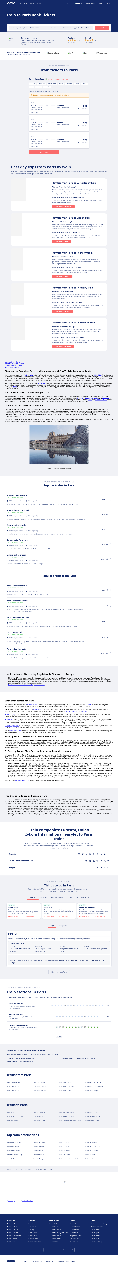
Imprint (27, 1261)
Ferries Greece (75, 1224)
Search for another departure (57, 79)
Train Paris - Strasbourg (67, 1082)
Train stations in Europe (99, 1224)
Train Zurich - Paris (91, 1112)
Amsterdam (52, 84)
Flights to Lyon (54, 1227)
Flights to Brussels (55, 1230)
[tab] (33, 897)
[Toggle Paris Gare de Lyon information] (108, 1016)
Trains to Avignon (13, 1159)
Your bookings (90, 3)
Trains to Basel (90, 1155)
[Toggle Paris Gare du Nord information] (108, 1006)
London (32, 84)
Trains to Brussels (91, 1142)
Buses (26, 3)
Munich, (68, 711)
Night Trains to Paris (12, 367)
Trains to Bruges (38, 1159)
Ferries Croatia (75, 1227)
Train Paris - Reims (39, 1091)
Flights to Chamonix (56, 1224)
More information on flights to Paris (20, 1061)
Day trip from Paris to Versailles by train (74, 182)
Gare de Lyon (9, 719)
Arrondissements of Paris (13, 365)
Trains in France (25, 1169)
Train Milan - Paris (39, 1116)
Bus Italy (31, 1230)
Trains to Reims (64, 1155)
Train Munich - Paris (92, 1121)
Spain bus (31, 1224)
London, (89, 705)
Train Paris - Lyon (39, 1082)
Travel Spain (95, 1233)
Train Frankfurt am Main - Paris (70, 1121)
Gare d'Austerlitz (10, 714)
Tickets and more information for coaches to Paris (77, 1058)
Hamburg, (75, 711)
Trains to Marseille (13, 1146)
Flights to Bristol (55, 1236)
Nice (31, 87)
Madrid (38, 87)
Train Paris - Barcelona (93, 1082)
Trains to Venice (13, 1230)
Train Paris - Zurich (39, 1087)
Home (9, 1169)
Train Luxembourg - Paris (94, 1116)
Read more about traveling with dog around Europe (26, 685)
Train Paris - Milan (13, 1087)
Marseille (47, 87)
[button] (55, 28)
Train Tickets (11, 1220)
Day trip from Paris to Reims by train (72, 252)
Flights (32, 3)
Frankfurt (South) (83, 398)
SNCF (90, 400)
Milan (61, 84)
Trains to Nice (63, 1142)
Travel (93, 1220)
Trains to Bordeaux (91, 1151)
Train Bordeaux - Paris (66, 1116)
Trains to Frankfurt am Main (69, 1159)
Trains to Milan (38, 1151)
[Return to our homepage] (12, 3)
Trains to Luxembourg (14, 1155)
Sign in (109, 3)
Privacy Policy (49, 1261)
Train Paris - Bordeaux (66, 1087)
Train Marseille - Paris (66, 1112)
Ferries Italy (74, 1233)
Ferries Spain (74, 1230)
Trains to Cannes (91, 1159)
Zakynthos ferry (75, 1236)
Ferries (39, 3)
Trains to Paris (12, 1227)
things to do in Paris (22, 780)
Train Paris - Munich (13, 1091)
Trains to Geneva (39, 1146)
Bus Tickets (32, 1220)
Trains (20, 3)
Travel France (95, 1236)
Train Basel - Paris (39, 1121)
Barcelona (41, 84)
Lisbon (84, 84)
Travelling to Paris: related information (20, 1058)
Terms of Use (37, 1261)
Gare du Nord (32, 705)
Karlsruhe (94, 398)
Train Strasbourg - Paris (15, 1116)
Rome (77, 84)
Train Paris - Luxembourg (94, 1087)
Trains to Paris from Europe (14, 364)
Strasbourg (106, 398)
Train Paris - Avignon (92, 1091)
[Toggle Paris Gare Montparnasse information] (108, 1027)
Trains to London (39, 1142)
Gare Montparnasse (12, 726)
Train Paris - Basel (65, 1091)
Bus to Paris (32, 1236)
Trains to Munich (39, 1155)
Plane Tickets (54, 1220)
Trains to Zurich (64, 1151)
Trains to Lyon (64, 1146)
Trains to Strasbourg (92, 1146)
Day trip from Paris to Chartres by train (74, 322)
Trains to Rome (12, 1224)
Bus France (32, 1227)
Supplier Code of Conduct (66, 1261)
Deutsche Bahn (101, 400)
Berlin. (84, 711)
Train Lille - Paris (12, 1121)
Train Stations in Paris (12, 362)
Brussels (69, 84)
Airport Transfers (97, 1227)
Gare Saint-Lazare (15, 731)
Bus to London (33, 1233)
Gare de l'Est (37, 709)
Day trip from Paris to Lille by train (71, 217)
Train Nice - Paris (12, 1112)
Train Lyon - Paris (39, 1112)
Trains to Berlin (12, 1233)
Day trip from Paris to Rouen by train (72, 287)
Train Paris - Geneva (13, 1082)
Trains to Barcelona (13, 1151)
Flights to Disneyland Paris (58, 1233)
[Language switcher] (79, 3)
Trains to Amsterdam (14, 1142)
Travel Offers (95, 1230)
